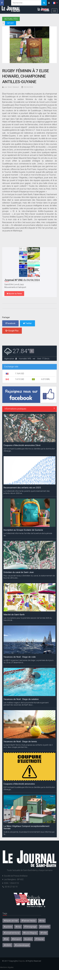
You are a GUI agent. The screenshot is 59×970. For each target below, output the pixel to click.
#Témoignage (30, 927)
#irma (18, 927)
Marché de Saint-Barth (14, 614)
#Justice (28, 939)
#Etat (6, 939)
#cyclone (8, 927)
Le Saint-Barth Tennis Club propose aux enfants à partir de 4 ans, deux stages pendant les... (28, 746)
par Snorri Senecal (11, 87)
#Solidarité (44, 927)
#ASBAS (7, 945)
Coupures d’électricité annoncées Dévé (22, 445)
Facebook (11, 323)
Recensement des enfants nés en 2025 (22, 487)
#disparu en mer (11, 921)
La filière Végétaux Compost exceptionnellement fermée (26, 827)
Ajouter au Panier (15, 293)
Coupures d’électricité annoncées (19, 784)
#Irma (41, 921)
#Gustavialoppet (22, 945)
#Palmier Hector (29, 921)
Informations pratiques (15, 408)
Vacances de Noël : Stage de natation (21, 699)
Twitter (28, 323)
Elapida (21, 961)
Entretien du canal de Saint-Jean (19, 572)
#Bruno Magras (30, 933)
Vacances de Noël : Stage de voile (20, 657)
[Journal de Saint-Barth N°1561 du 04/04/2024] (29, 262)
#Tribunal (39, 939)
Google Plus (13, 331)
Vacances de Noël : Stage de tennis (20, 741)
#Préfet (43, 933)
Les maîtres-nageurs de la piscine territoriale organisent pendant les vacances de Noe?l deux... (26, 704)
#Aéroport (16, 939)
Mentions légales (7, 967)
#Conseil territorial (11, 933)
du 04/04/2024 (22, 280)
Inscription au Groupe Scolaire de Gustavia (23, 530)
